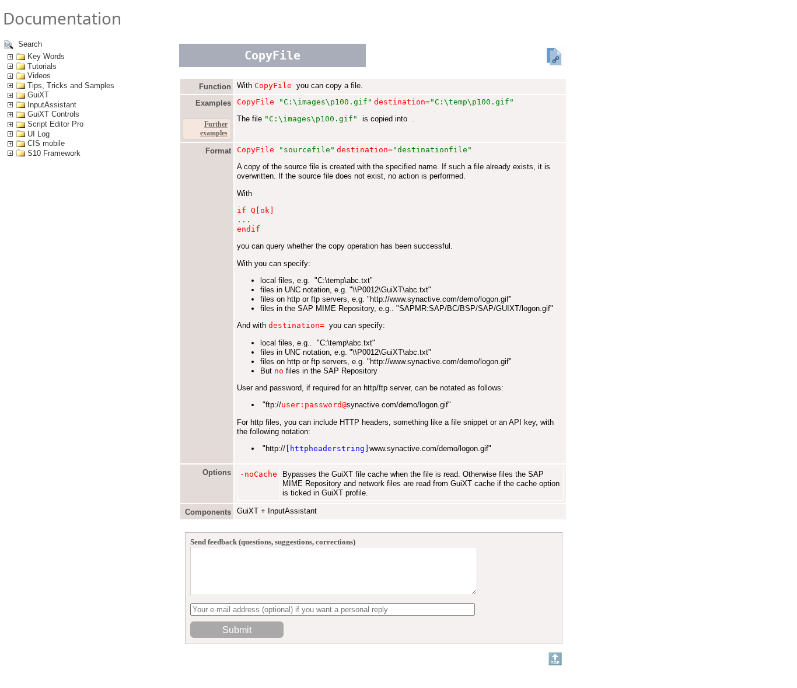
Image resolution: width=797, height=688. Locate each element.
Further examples (214, 128)
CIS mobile (46, 143)
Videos (39, 75)
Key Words (46, 56)
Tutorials (42, 66)
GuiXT (38, 94)
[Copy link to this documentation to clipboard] (554, 58)
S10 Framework (54, 153)
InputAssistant (51, 104)
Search (29, 44)
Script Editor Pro (55, 124)
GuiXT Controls (53, 114)
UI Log (38, 134)
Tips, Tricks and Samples (70, 85)
